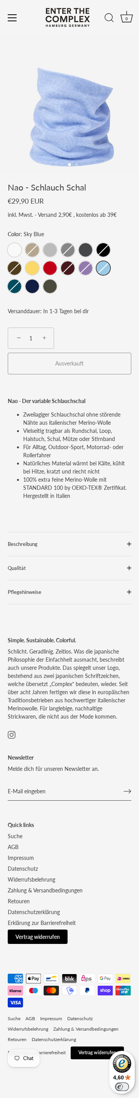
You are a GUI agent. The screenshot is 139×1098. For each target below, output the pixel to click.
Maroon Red (68, 268)
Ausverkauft (69, 363)
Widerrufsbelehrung (31, 879)
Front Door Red (50, 268)
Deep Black (103, 250)
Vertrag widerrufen (37, 936)
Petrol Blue (14, 286)
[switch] (122, 1087)
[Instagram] (11, 734)
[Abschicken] (127, 791)
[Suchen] (109, 18)
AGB (13, 847)
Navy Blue (32, 286)
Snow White (14, 250)
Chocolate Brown (14, 268)
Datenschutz (23, 868)
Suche (15, 836)
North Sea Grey (68, 250)
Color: (26, 234)
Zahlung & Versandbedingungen (45, 890)
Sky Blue (103, 268)
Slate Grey (85, 250)
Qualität (17, 568)
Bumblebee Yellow (32, 268)
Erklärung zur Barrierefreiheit (42, 923)
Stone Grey (50, 250)
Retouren (19, 901)
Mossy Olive (50, 286)
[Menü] (12, 17)
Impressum (21, 857)
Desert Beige (32, 250)
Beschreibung (22, 544)
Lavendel (85, 268)
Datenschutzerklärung (34, 912)
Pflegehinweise (24, 592)
